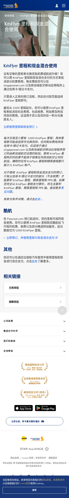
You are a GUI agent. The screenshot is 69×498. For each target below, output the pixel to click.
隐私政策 (46, 480)
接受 (34, 490)
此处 (35, 261)
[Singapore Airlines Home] (11, 9)
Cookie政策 (24, 483)
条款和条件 (59, 480)
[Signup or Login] (60, 5)
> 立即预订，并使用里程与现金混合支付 (29, 238)
